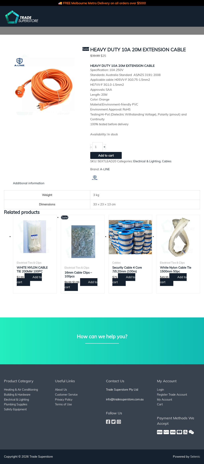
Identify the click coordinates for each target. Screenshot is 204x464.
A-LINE (105, 169)
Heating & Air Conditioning (21, 389)
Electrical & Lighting (147, 161)
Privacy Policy (63, 399)
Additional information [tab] (28, 183)
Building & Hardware (17, 394)
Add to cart (106, 155)
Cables (166, 161)
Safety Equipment (15, 409)
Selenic (195, 456)
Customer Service (66, 394)
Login (160, 389)
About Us (61, 389)
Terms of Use (63, 404)
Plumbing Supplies (15, 404)
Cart (160, 404)
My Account (164, 399)
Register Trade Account (172, 394)
